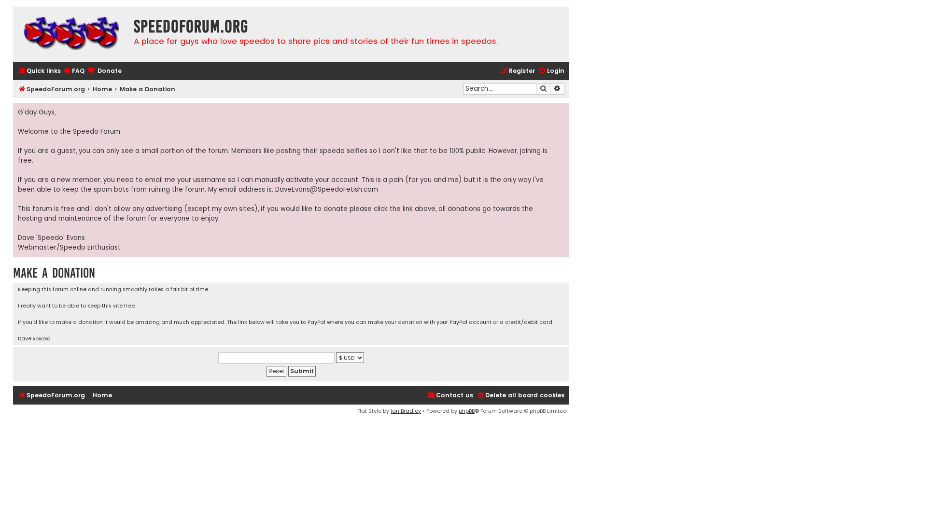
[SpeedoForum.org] (70, 34)
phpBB (467, 411)
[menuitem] (73, 71)
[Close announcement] (561, 110)
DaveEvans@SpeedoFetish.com (326, 189)
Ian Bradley (406, 411)
